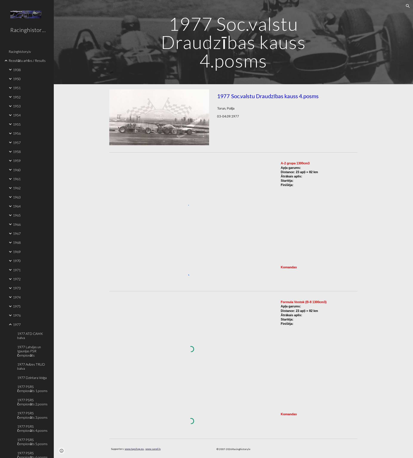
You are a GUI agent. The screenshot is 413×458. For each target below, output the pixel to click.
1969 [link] (17, 252)
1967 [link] (17, 233)
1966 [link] (17, 224)
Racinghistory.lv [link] (20, 51)
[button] (408, 6)
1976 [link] (17, 315)
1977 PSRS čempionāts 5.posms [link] (32, 442)
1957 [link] (17, 142)
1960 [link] (17, 170)
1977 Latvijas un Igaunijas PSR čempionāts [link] (29, 351)
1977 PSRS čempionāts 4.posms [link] (32, 428)
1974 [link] (17, 297)
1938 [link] (17, 70)
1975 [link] (17, 306)
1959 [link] (17, 161)
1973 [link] (17, 288)
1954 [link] (17, 115)
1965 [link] (17, 215)
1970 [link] (17, 261)
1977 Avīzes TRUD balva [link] (31, 366)
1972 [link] (17, 279)
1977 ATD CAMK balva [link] (30, 335)
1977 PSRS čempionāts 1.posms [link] (32, 389)
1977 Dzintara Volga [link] (32, 378)
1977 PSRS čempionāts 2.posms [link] (32, 402)
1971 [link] (17, 270)
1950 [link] (17, 79)
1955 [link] (17, 124)
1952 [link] (17, 97)
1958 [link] (17, 152)
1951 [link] (17, 88)
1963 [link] (17, 197)
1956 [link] (17, 133)
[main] (233, 42)
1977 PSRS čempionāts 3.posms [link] (32, 415)
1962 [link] (17, 188)
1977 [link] (17, 324)
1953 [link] (17, 106)
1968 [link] (17, 242)
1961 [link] (17, 179)
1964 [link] (17, 206)
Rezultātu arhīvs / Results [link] (27, 60)
